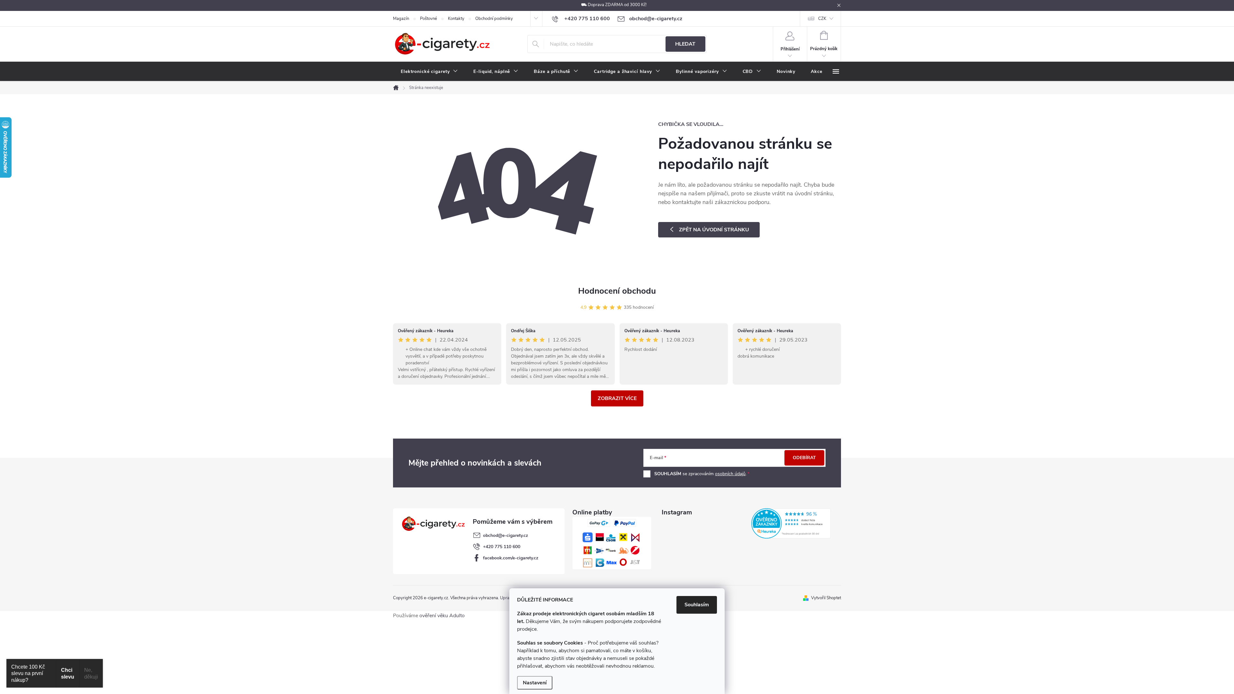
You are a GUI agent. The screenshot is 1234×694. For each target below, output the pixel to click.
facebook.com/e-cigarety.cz (510, 558)
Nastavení (535, 682)
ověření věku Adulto (442, 615)
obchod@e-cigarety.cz (505, 535)
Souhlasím (696, 604)
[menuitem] (429, 72)
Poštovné (428, 19)
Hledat (685, 44)
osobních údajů (730, 474)
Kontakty (456, 19)
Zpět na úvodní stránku (714, 229)
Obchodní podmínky (494, 19)
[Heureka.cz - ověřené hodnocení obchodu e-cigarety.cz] (791, 523)
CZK (822, 19)
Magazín (401, 19)
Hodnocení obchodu (617, 291)
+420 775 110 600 (501, 547)
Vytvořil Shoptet (826, 598)
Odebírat (804, 458)
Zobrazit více (617, 398)
